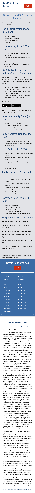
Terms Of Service (23, 326)
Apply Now (17, 267)
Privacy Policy (12, 326)
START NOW (28, 6)
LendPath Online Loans (17, 323)
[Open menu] (4, 9)
